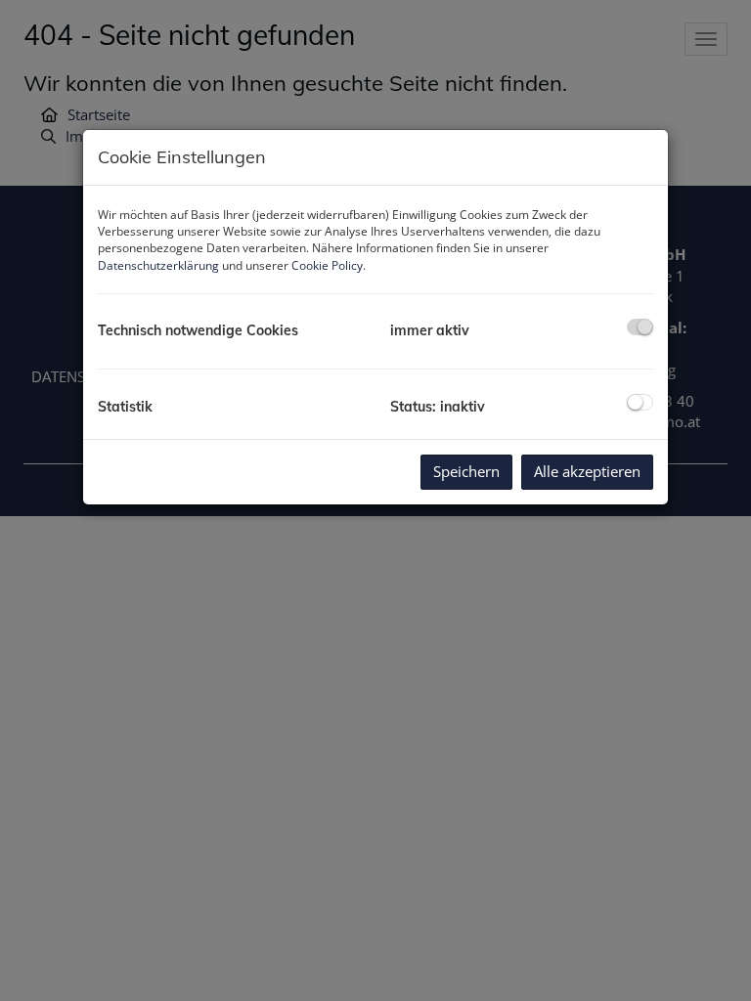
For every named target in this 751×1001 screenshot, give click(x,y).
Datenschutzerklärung (158, 265)
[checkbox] (640, 327)
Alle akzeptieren (587, 471)
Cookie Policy (327, 265)
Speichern (466, 471)
